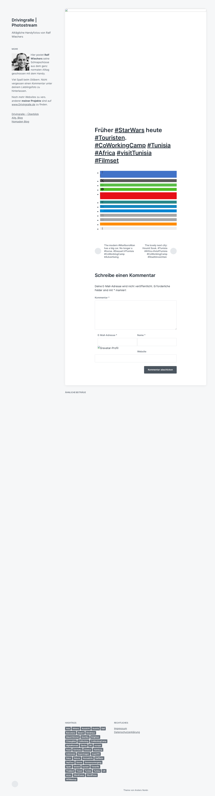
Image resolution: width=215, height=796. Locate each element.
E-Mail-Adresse (107, 335)
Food (68, 750)
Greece (87, 750)
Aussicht (86, 728)
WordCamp (79, 775)
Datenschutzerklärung (127, 732)
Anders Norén (141, 790)
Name (141, 335)
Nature (77, 758)
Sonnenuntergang (93, 762)
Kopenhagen (83, 754)
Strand (77, 766)
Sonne (79, 762)
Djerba (84, 745)
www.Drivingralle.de (23, 104)
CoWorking (83, 741)
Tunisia (88, 771)
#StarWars (129, 130)
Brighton (95, 737)
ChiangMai (71, 741)
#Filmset (107, 160)
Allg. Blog (17, 117)
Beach (81, 733)
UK (104, 771)
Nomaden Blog (20, 121)
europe (97, 745)
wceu (68, 775)
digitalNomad (72, 745)
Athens (76, 728)
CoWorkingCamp (98, 741)
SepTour (70, 762)
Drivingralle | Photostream (24, 23)
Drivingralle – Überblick (25, 114)
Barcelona (70, 733)
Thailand (70, 771)
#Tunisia (159, 145)
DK (90, 745)
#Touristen (110, 137)
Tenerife (95, 766)
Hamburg (98, 750)
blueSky (85, 737)
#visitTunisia (134, 152)
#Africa (105, 152)
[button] (138, 180)
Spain (68, 766)
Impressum (120, 728)
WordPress (92, 775)
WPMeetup (71, 779)
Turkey (97, 771)
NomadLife (88, 758)
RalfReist (99, 758)
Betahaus (90, 733)
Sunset (85, 766)
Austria (95, 728)
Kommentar (102, 297)
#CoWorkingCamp (120, 145)
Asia (68, 728)
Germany (77, 750)
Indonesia (70, 754)
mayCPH (96, 754)
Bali (103, 728)
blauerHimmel (72, 737)
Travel (79, 771)
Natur (68, 758)
